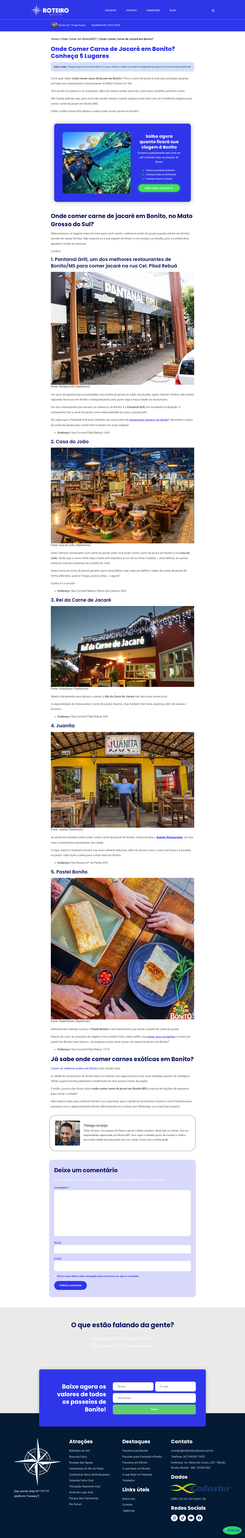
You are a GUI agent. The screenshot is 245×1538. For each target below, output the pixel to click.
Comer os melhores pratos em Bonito (74, 1068)
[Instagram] (174, 1518)
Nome (57, 1243)
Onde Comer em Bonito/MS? (79, 39)
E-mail (57, 1258)
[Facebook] (199, 1518)
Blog (173, 10)
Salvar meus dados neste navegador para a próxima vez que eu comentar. (98, 1276)
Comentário (61, 1187)
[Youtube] (191, 1518)
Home (54, 39)
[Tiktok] (182, 1518)
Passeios (110, 10)
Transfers (153, 10)
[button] (213, 10)
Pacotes (131, 10)
